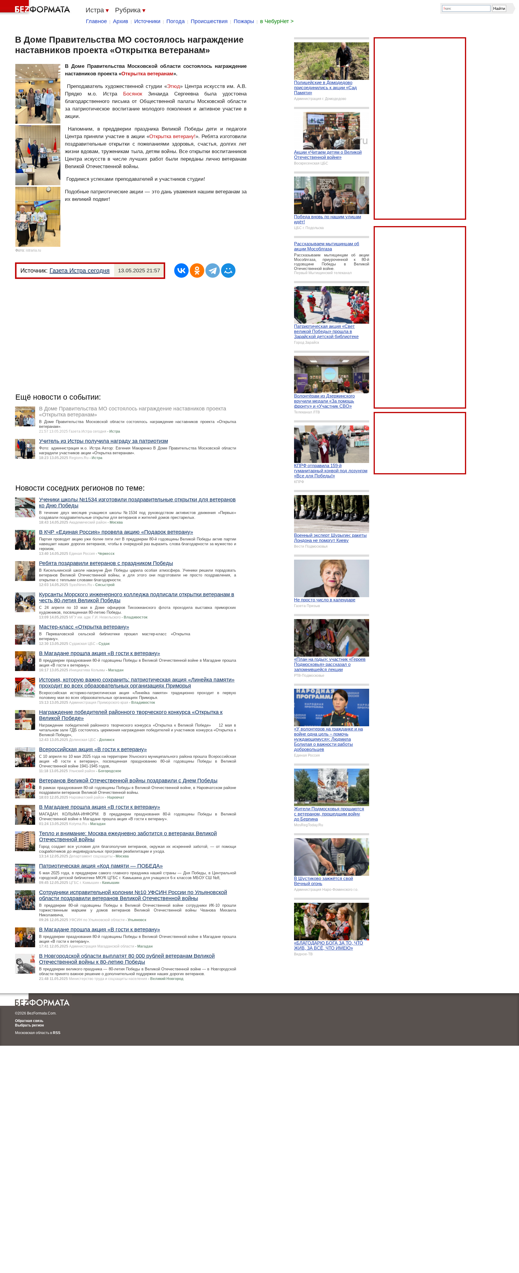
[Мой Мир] (228, 270)
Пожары (244, 21)
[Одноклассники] (197, 270)
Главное (96, 21)
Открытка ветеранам (147, 74)
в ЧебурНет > (277, 21)
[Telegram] (212, 270)
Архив (120, 21)
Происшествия (209, 21)
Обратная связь (29, 1021)
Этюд (173, 86)
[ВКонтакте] (181, 270)
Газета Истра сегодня (80, 270)
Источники (147, 21)
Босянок (132, 94)
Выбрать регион (29, 1025)
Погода (175, 21)
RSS (56, 1033)
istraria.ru (33, 250)
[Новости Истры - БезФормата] (36, 7)
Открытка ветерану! (172, 136)
